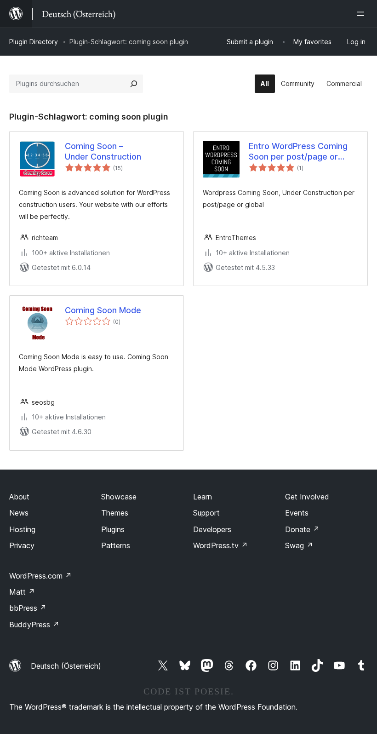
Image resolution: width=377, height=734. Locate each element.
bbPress (27, 608)
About (19, 496)
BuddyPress (34, 624)
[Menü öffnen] (362, 14)
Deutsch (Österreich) (66, 666)
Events (296, 512)
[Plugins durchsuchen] (134, 84)
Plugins (113, 529)
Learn (202, 496)
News (19, 512)
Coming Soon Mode (103, 310)
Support (206, 512)
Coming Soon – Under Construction (103, 151)
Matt (22, 591)
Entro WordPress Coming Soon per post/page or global (298, 151)
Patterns (115, 545)
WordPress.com (40, 575)
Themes (114, 512)
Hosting (22, 529)
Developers (212, 529)
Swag (299, 545)
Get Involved (307, 496)
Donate (302, 529)
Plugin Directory (33, 42)
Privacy (21, 545)
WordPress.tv (220, 545)
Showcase (119, 496)
